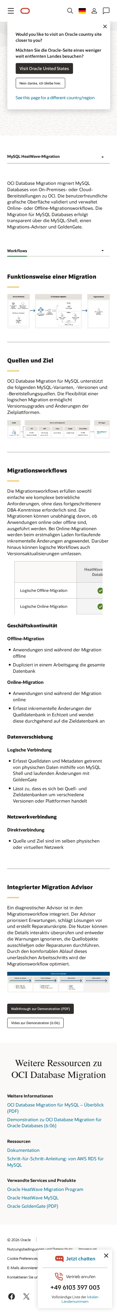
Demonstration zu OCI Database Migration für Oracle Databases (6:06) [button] (54, 1122)
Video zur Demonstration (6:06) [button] (35, 1023)
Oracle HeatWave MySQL (32, 1198)
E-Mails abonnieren (22, 1267)
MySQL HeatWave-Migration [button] (33, 156)
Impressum (88, 1249)
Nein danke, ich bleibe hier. (40, 83)
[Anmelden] (94, 10)
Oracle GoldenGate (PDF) (32, 1206)
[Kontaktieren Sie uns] (106, 10)
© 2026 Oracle (19, 1239)
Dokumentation (23, 1150)
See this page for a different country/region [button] (55, 97)
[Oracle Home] (25, 11)
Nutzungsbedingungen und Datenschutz (40, 1249)
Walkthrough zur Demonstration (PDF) (40, 1008)
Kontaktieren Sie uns (23, 1277)
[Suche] (70, 10)
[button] (10, 10)
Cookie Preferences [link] (22, 1258)
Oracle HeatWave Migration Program (45, 1189)
